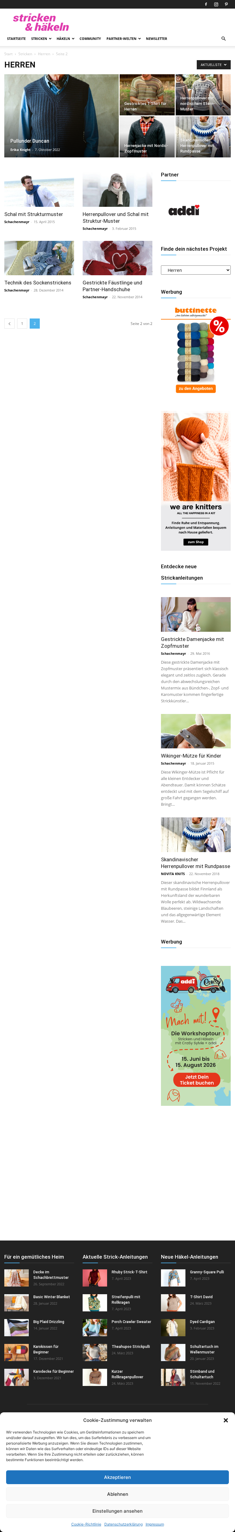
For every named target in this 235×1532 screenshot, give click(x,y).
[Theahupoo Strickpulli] (95, 1352)
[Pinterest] (226, 4)
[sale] (196, 396)
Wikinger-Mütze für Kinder (191, 756)
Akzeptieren (117, 1477)
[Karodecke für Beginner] (16, 1377)
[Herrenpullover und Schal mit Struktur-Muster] (117, 189)
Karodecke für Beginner (53, 1371)
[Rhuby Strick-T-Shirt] (95, 1278)
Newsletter (156, 38)
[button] (226, 1420)
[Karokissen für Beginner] (16, 1352)
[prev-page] (9, 323)
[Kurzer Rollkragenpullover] (95, 1377)
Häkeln (63, 38)
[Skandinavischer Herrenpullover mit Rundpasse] (203, 136)
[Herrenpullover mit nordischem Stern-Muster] (203, 94)
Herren (44, 53)
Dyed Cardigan (202, 1322)
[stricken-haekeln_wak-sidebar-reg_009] (196, 549)
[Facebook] (206, 4)
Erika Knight (20, 149)
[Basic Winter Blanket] (16, 1302)
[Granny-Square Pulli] (173, 1278)
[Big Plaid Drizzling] (16, 1327)
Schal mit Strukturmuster (33, 214)
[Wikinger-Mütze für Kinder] (196, 731)
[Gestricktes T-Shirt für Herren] (147, 94)
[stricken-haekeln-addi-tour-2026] (196, 1104)
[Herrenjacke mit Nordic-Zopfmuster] (147, 136)
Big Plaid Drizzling (48, 1322)
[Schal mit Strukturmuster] (39, 189)
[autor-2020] (184, 231)
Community (90, 38)
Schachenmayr (16, 221)
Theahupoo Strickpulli (131, 1347)
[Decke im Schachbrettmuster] (16, 1278)
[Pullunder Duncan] (61, 124)
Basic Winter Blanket (51, 1297)
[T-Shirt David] (173, 1302)
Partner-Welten (121, 38)
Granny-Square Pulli (207, 1272)
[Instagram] (216, 4)
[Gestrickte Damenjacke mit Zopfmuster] (196, 614)
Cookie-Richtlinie (86, 1524)
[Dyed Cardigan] (173, 1327)
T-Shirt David (201, 1297)
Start (8, 53)
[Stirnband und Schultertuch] (173, 1377)
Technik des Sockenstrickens (37, 283)
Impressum (155, 1524)
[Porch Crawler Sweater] (95, 1327)
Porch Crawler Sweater (131, 1322)
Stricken (39, 38)
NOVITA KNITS (173, 873)
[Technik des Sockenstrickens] (39, 258)
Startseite (16, 38)
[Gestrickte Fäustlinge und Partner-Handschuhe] (117, 258)
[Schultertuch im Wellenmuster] (173, 1352)
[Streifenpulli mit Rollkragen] (95, 1302)
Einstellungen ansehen (117, 1511)
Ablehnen (117, 1494)
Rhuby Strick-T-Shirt (129, 1272)
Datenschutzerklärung (123, 1524)
